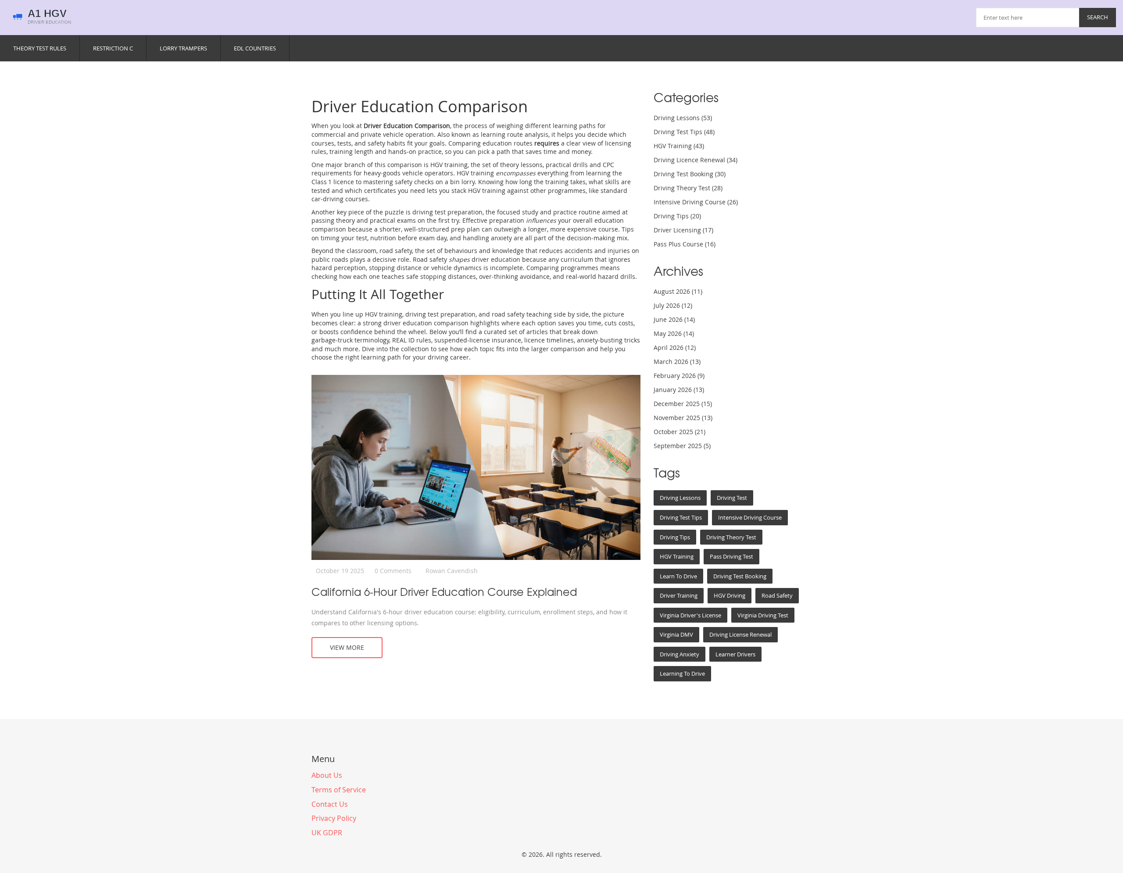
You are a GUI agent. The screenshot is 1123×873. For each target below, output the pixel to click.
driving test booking (739, 576)
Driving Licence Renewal (695, 160)
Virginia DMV (676, 634)
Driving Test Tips (684, 132)
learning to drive (682, 673)
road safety (777, 595)
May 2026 (674, 333)
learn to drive (678, 576)
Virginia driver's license (690, 615)
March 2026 (677, 361)
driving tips (675, 537)
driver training (678, 595)
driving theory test (731, 537)
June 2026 (674, 319)
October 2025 (679, 432)
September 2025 (682, 446)
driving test (732, 498)
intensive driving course (750, 517)
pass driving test (731, 556)
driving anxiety (679, 654)
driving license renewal (740, 634)
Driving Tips (677, 216)
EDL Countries (255, 48)
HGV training (677, 556)
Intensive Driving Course (696, 202)
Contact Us (329, 804)
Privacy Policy (333, 818)
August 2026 (678, 291)
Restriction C (113, 48)
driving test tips (681, 517)
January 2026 (679, 389)
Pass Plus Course (684, 244)
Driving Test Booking (690, 174)
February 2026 (679, 375)
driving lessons (680, 498)
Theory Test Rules (39, 48)
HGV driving (729, 595)
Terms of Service (338, 790)
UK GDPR (326, 832)
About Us (326, 775)
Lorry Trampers (183, 48)
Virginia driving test (762, 615)
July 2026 (673, 305)
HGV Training (679, 146)
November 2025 (683, 417)
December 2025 (683, 403)
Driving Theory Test (688, 188)
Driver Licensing (683, 230)
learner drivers (735, 654)
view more (347, 647)
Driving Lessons (683, 118)
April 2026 (675, 347)
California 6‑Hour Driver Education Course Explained (444, 591)
